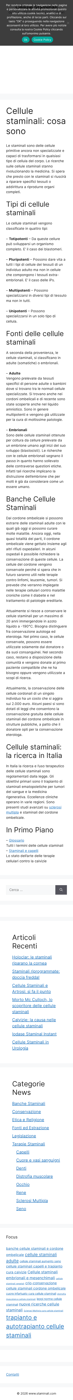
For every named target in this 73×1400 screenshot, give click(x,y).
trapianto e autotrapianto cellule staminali (35, 1326)
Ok (26, 39)
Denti (21, 1168)
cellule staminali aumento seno (40, 1261)
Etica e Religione (28, 1119)
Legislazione (24, 1135)
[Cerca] (61, 890)
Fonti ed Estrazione (30, 1127)
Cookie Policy (42, 39)
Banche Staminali (28, 1103)
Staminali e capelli (23, 851)
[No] (68, 23)
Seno (21, 1208)
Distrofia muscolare (34, 1176)
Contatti (12, 1374)
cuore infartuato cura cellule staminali (31, 1293)
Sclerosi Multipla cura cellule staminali (43, 1310)
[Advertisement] (36, 57)
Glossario (16, 840)
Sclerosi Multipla (32, 1200)
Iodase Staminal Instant (34, 1034)
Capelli (22, 1152)
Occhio (23, 1184)
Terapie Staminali (28, 1144)
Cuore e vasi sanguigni (38, 1160)
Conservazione (26, 1111)
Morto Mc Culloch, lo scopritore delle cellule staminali (34, 1005)
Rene (21, 1192)
